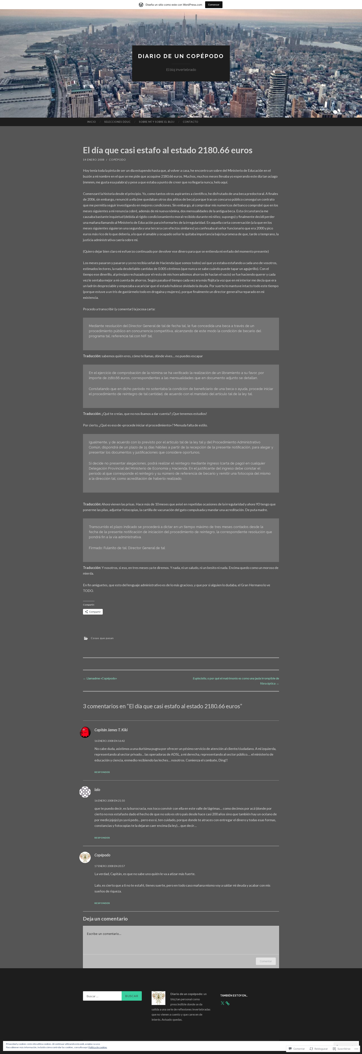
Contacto (190, 121)
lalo (97, 789)
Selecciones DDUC (117, 121)
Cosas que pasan (102, 638)
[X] (222, 1003)
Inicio (91, 121)
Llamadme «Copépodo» (100, 678)
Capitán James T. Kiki (111, 729)
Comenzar (213, 4)
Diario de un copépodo (181, 56)
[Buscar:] (112, 996)
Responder (102, 772)
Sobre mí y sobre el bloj (156, 121)
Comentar (266, 961)
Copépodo (117, 159)
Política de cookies (97, 1047)
